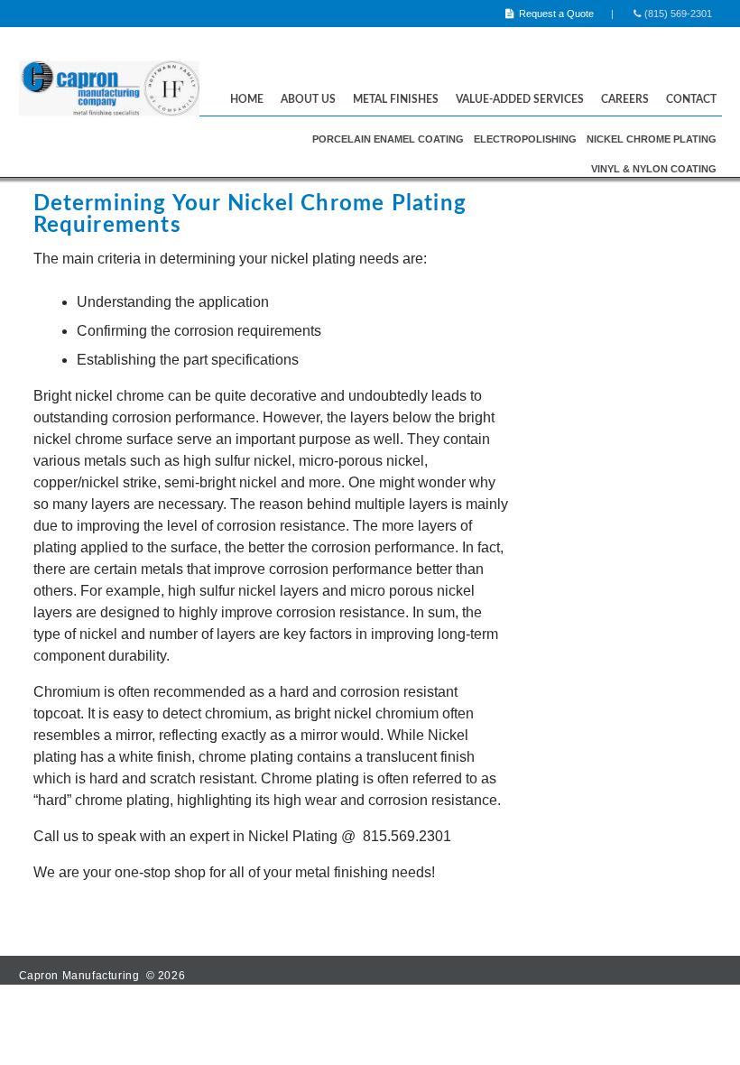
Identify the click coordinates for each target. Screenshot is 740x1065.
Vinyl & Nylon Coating (654, 168)
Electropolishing (525, 139)
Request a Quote (555, 13)
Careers (625, 99)
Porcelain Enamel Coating (388, 139)
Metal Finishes (396, 99)
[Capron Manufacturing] (109, 122)
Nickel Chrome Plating (652, 139)
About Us (308, 99)
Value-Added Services (520, 99)
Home (247, 99)
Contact (691, 99)
